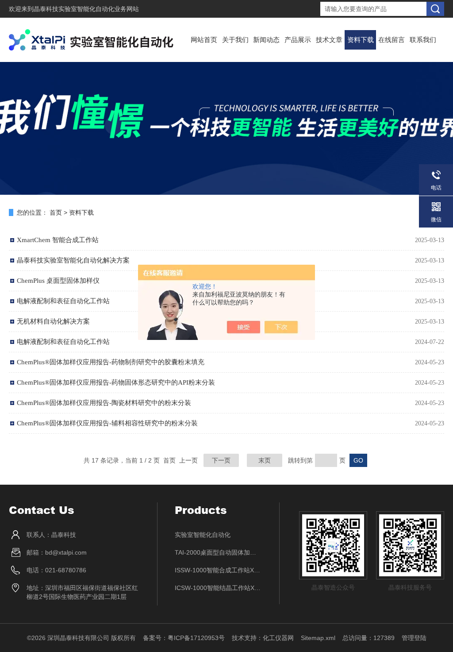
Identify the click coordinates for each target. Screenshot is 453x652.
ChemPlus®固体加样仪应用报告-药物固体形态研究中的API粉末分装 (116, 382)
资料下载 (360, 39)
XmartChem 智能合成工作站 (58, 239)
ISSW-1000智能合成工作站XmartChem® (218, 570)
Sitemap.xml (318, 637)
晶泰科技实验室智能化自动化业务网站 (86, 8)
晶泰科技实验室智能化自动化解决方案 (73, 260)
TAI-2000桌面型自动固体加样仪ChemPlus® (218, 552)
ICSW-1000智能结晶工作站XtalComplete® (218, 587)
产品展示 (297, 39)
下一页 (221, 460)
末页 (264, 460)
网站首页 (204, 39)
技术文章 (329, 39)
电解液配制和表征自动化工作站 (63, 341)
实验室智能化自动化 (202, 534)
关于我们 (235, 39)
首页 (56, 212)
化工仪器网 (278, 637)
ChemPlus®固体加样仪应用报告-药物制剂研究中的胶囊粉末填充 (110, 362)
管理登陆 (414, 637)
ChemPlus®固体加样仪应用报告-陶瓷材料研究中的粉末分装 (104, 402)
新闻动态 (266, 39)
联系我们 (423, 39)
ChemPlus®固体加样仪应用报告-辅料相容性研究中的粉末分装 (107, 423)
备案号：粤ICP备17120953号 (184, 637)
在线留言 (391, 39)
